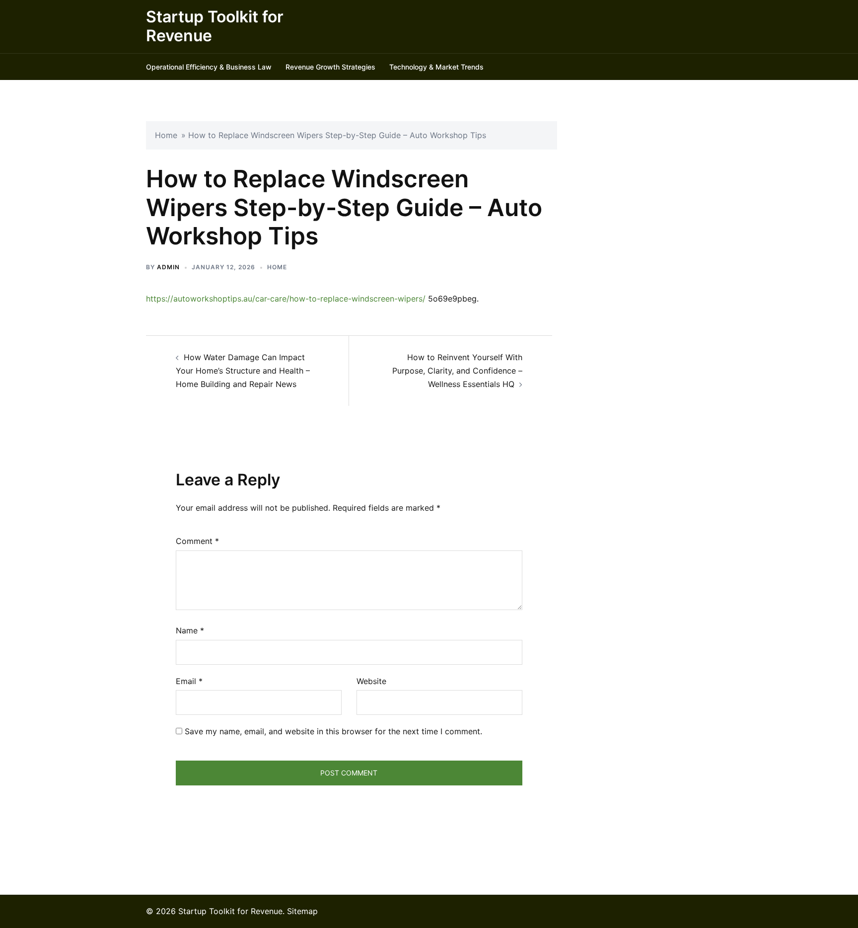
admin (168, 267)
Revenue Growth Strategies (330, 67)
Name (190, 630)
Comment (197, 541)
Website (371, 681)
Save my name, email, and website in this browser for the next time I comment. (333, 731)
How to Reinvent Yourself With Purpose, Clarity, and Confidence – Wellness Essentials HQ (457, 370)
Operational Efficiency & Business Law (209, 67)
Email (189, 681)
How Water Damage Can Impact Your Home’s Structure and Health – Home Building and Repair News (243, 370)
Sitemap (302, 911)
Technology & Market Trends (436, 67)
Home (166, 135)
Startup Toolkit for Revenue (215, 26)
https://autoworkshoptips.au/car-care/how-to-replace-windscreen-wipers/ (286, 299)
